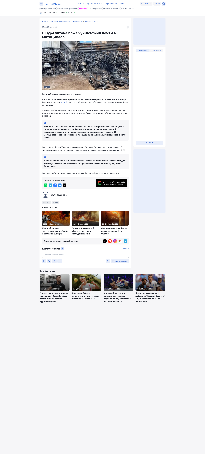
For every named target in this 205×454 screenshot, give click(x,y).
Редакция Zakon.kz (91, 21)
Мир (87, 4)
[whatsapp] (46, 185)
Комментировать (119, 261)
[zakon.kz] (53, 3)
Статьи (102, 4)
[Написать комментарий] (85, 255)
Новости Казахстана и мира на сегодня (56, 21)
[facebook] (55, 185)
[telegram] (50, 185)
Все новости (77, 21)
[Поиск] (163, 4)
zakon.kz (64, 102)
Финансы (94, 4)
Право (121, 4)
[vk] (60, 185)
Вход (127, 248)
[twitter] (64, 185)
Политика (80, 4)
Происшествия (111, 4)
